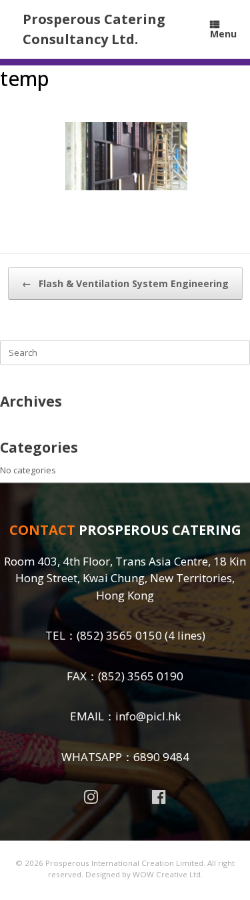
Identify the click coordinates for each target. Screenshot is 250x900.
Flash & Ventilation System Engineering (125, 283)
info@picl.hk (148, 716)
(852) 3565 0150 (119, 635)
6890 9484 (161, 756)
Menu (223, 33)
